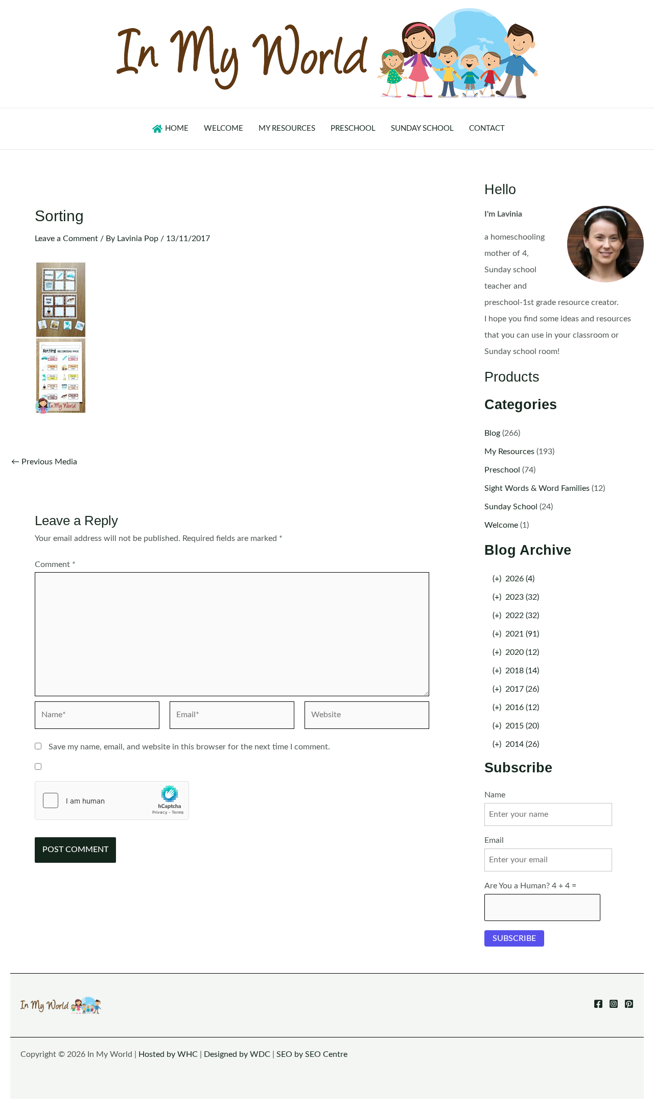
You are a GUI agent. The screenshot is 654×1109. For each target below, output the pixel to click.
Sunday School (511, 507)
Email (494, 840)
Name (494, 795)
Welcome (501, 525)
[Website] (367, 717)
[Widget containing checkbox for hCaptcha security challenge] (112, 800)
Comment (55, 564)
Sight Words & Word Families (537, 488)
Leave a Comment (66, 238)
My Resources (509, 451)
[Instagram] (613, 1003)
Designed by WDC (237, 1054)
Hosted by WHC (168, 1054)
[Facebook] (598, 1003)
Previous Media (44, 462)
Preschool (502, 470)
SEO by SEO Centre (311, 1054)
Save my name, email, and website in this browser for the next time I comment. (189, 747)
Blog (492, 433)
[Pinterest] (629, 1003)
